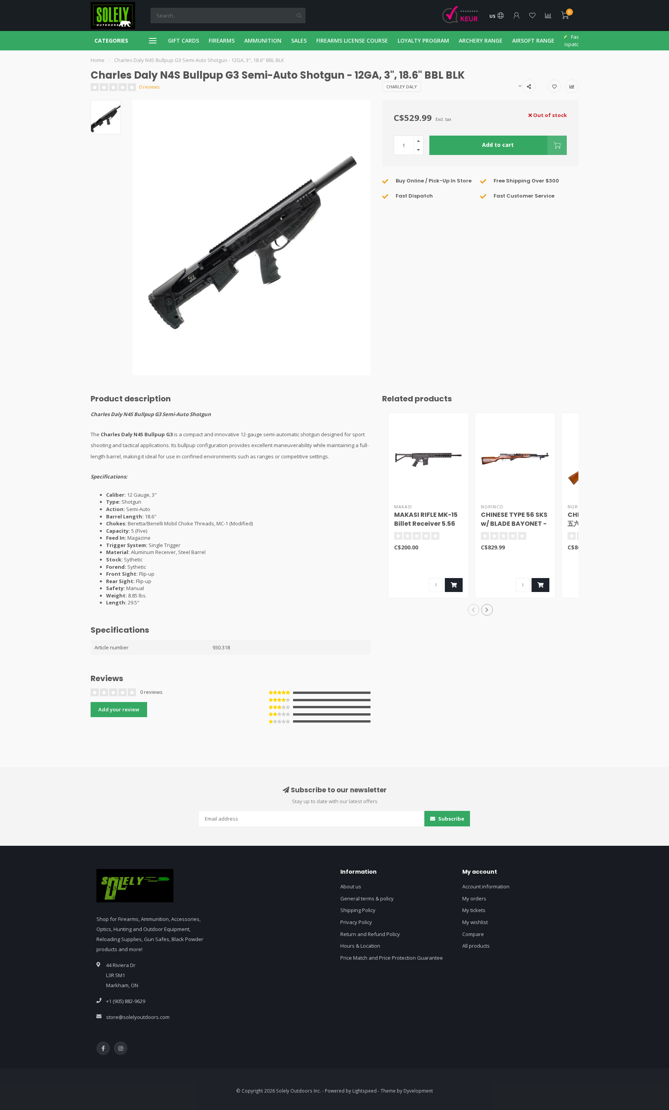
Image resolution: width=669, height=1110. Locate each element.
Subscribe (450, 818)
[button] (473, 610)
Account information (485, 886)
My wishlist (475, 922)
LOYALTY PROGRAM (423, 40)
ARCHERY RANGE (481, 40)
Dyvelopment (418, 1091)
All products (476, 945)
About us (350, 886)
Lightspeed (364, 1091)
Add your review (118, 709)
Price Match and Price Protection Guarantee (391, 957)
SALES (299, 40)
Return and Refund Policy (370, 934)
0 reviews (149, 87)
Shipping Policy (358, 910)
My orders (474, 898)
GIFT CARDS (183, 40)
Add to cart (498, 144)
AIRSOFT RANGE (533, 40)
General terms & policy (367, 898)
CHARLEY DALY (401, 86)
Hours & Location (360, 945)
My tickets (473, 910)
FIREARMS (222, 40)
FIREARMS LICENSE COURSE (352, 40)
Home (98, 60)
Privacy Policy (356, 922)
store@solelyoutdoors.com (138, 1017)
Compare (473, 934)
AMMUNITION (262, 40)
